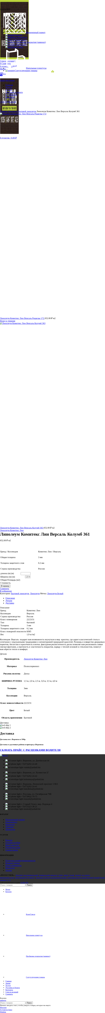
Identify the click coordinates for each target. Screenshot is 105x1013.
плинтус (32, 878)
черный (78, 875)
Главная (4, 111)
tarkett (66, 875)
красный (90, 878)
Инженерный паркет (15, 819)
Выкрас (9, 840)
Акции (8, 870)
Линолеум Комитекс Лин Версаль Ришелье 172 (22, 318)
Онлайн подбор (12, 842)
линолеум (54, 875)
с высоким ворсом (74, 878)
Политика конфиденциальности (20, 860)
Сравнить (9, 994)
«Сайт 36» (24, 882)
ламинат (3, 880)
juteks (60, 875)
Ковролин (10, 824)
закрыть (3, 1000)
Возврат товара (12, 863)
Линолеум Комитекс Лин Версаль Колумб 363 (22, 528)
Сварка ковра (11, 850)
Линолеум (13, 111)
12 (10, 880)
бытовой (19, 875)
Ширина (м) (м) (7, 577)
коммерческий (44, 875)
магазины (3, 74)
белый (71, 875)
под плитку (86, 875)
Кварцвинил (11, 822)
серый (83, 878)
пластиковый (20, 878)
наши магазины (7, 80)
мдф (26, 878)
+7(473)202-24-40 (8, 102)
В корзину (5, 586)
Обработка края (12, 847)
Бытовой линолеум (27, 111)
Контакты (10, 868)
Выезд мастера (12, 845)
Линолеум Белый (55, 593)
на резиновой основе (59, 878)
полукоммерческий (30, 875)
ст (7, 880)
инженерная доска (7, 878)
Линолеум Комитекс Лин (12, 530)
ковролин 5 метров (43, 878)
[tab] (55, 598)
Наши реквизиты (13, 865)
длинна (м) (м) (7, 573)
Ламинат (9, 827)
